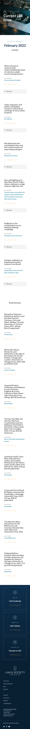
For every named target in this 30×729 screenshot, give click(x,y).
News (4, 686)
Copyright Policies (7, 703)
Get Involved (6, 681)
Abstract (9, 91)
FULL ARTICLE (9, 84)
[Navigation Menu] (26, 2)
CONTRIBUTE (13, 655)
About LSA (5, 689)
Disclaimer (5, 700)
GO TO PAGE (14, 605)
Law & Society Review (8, 683)
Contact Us (5, 695)
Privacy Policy (6, 697)
